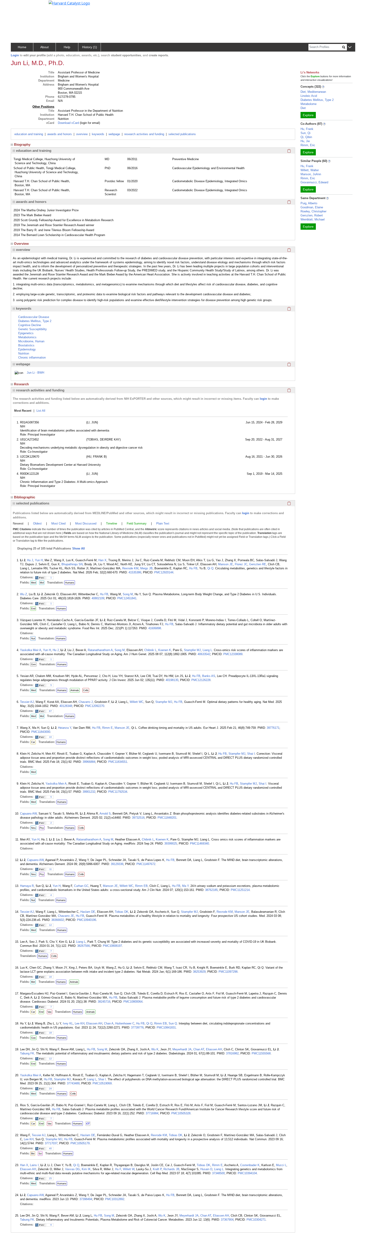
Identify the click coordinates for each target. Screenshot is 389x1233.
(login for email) (89, 123)
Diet (303, 108)
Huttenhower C (124, 1023)
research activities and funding (144, 134)
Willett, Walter (310, 170)
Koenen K (164, 650)
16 (50, 977)
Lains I (34, 1165)
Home (22, 47)
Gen (33, 664)
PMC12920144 (163, 572)
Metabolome (309, 104)
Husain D (206, 1169)
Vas (49, 1011)
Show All (78, 548)
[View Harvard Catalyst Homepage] (69, 2)
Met (33, 982)
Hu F (118, 1169)
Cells (85, 690)
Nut (33, 638)
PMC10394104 (247, 1173)
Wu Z (23, 594)
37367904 (227, 1219)
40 (50, 1148)
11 (50, 869)
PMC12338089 (232, 654)
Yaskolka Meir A (30, 650)
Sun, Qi (305, 133)
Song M (128, 594)
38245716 (104, 1001)
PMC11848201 (167, 817)
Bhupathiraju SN (72, 564)
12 (50, 925)
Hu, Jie (305, 141)
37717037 (51, 1143)
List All (40, 410)
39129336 (117, 864)
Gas (33, 1037)
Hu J (30, 560)
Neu (33, 828)
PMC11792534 (117, 791)
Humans (69, 582)
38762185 (211, 890)
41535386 (135, 572)
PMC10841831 (166, 1027)
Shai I (251, 753)
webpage (114, 134)
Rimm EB (141, 886)
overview (82, 134)
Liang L (207, 650)
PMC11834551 (117, 761)
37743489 (73, 1083)
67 (50, 711)
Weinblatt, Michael (313, 219)
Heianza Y (64, 727)
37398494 (85, 1199)
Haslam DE (87, 911)
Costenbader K (250, 1165)
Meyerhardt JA (182, 1049)
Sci (40, 1153)
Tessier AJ (27, 702)
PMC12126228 (200, 680)
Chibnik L (150, 650)
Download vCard (68, 123)
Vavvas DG (72, 1169)
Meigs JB (146, 568)
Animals (74, 690)
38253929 (199, 971)
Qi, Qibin (306, 137)
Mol (42, 582)
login (263, 398)
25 (50, 1178)
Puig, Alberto (309, 203)
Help (67, 47)
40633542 (204, 654)
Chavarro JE (66, 915)
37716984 (152, 1113)
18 (50, 1032)
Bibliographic (24, 497)
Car (33, 742)
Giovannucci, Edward (314, 182)
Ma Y (185, 886)
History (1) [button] (89, 47)
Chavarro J (86, 702)
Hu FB (193, 568)
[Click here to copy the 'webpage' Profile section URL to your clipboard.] (289, 364)
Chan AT (198, 1049)
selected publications (182, 134)
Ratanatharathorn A (100, 650)
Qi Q (210, 568)
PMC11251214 (240, 890)
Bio (32, 1153)
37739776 (137, 1027)
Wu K (154, 1049)
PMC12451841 (126, 598)
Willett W (128, 1169)
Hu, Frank (307, 129)
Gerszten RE (257, 564)
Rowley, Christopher (313, 211)
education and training (28, 134)
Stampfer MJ (192, 650)
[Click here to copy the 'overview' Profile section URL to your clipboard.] (289, 250)
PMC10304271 (256, 1219)
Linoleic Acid (309, 96)
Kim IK (86, 1169)
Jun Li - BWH (35, 372)
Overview (21, 243)
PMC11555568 (261, 1053)
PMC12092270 (94, 706)
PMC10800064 (132, 1001)
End (33, 608)
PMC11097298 (228, 971)
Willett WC (136, 702)
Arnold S (105, 813)
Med (33, 582)
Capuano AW (28, 813)
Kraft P (157, 1169)
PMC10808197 (112, 945)
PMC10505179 (80, 1143)
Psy (42, 828)
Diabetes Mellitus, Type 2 (317, 100)
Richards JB (171, 1169)
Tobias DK (121, 911)
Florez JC (241, 564)
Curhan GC (81, 886)
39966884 (89, 761)
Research (21, 384)
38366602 (57, 920)
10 (50, 737)
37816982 (232, 1053)
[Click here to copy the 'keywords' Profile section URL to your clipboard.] (289, 308)
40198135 (172, 680)
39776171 (273, 727)
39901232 (89, 791)
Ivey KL (68, 1023)
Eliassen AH (94, 1023)
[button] (350, 47)
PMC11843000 (40, 731)
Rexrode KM (130, 568)
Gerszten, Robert (312, 215)
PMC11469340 (199, 843)
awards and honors (59, 134)
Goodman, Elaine (312, 207)
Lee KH (79, 1023)
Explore (308, 115)
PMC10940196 (86, 920)
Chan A (108, 1023)
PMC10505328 (180, 1113)
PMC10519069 (102, 1083)
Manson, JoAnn (311, 174)
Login (15, 55)
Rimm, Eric (308, 145)
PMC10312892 (114, 1199)
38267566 (83, 945)
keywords (98, 134)
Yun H (39, 560)
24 (50, 1088)
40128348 (65, 706)
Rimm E (107, 727)
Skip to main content (18, 5)
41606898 (154, 628)
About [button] (44, 47)
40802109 (98, 598)
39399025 (170, 843)
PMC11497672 (145, 864)
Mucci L (281, 1165)
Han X (102, 560)
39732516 (138, 817)
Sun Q (173, 1023)
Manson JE (225, 564)
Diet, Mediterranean (313, 91)
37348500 (218, 1173)
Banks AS (208, 676)
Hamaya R (27, 886)
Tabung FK (27, 1053)
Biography (22, 144)
